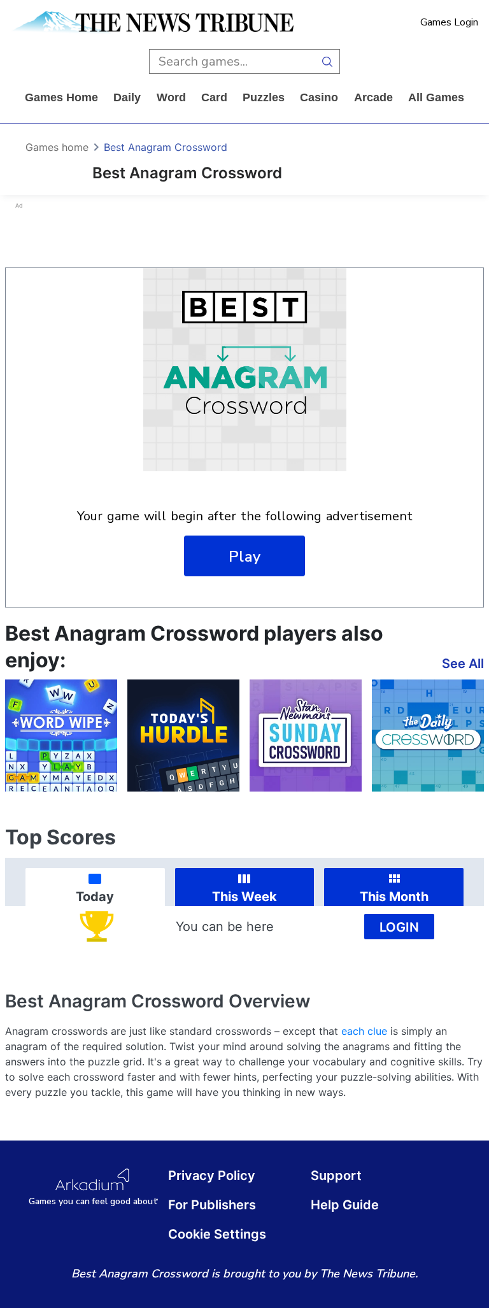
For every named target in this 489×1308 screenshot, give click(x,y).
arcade (373, 97)
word (171, 97)
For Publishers (212, 1204)
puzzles (264, 97)
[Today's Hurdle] (183, 735)
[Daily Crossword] (428, 735)
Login (399, 927)
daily (127, 97)
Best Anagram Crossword (165, 147)
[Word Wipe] (61, 735)
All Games (436, 97)
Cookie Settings (217, 1234)
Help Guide (345, 1204)
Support (336, 1175)
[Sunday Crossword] (306, 735)
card (214, 97)
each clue (364, 1031)
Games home (61, 97)
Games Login (449, 22)
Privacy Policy (211, 1175)
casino (319, 97)
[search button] (327, 61)
